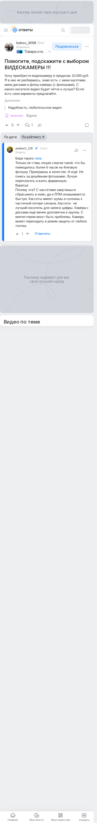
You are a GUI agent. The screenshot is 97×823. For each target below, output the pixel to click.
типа (38, 158)
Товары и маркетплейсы (35, 52)
